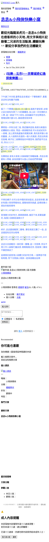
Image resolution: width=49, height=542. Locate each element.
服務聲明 (27, 507)
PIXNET (12, 504)
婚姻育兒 (22, 52)
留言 (27, 287)
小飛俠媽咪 (6, 273)
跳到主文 (5, 26)
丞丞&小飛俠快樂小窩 (21, 19)
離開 (14, 537)
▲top (3, 302)
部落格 (9, 60)
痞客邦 (21, 287)
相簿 (8, 57)
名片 (8, 63)
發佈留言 (5, 322)
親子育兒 (21, 294)
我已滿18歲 (6, 537)
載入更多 (5, 307)
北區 (19, 297)
